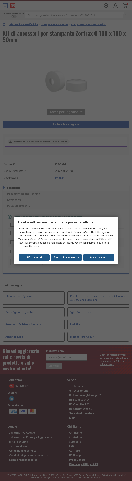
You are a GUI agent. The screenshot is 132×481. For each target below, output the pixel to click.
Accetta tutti (98, 257)
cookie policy (32, 246)
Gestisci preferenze (66, 257)
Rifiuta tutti (34, 257)
